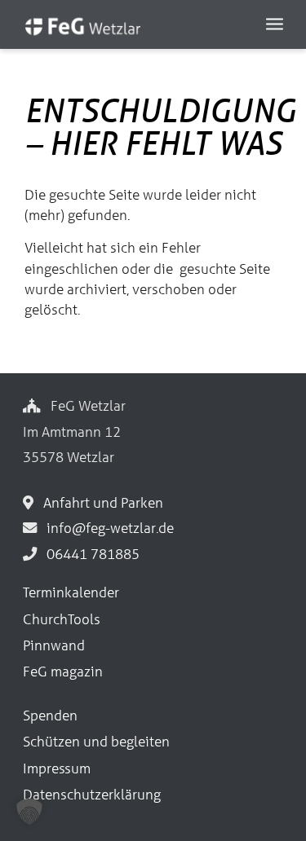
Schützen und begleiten (96, 741)
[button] (29, 811)
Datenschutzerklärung (92, 794)
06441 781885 (90, 553)
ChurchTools (61, 618)
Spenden (50, 715)
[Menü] (274, 22)
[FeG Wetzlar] (127, 32)
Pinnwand (54, 645)
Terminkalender (71, 592)
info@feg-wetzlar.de (107, 527)
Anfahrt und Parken (100, 502)
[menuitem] (274, 22)
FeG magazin (63, 671)
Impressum (57, 768)
